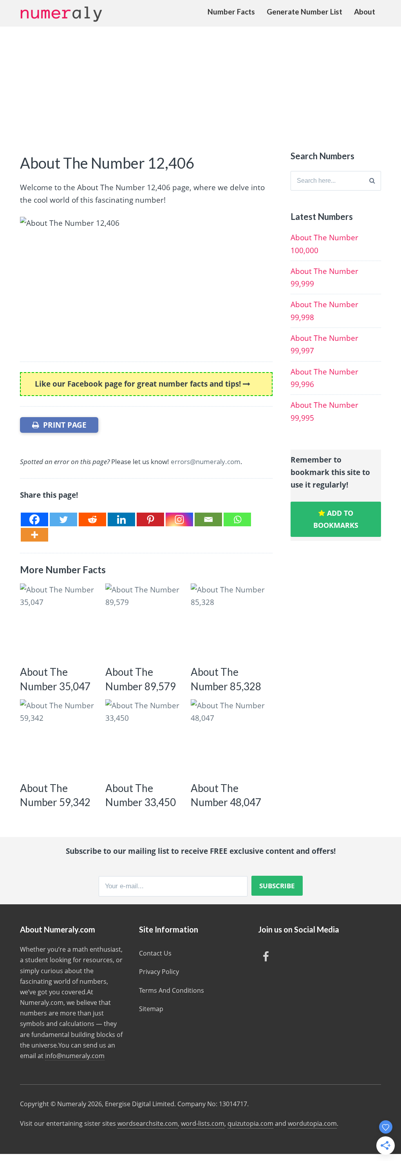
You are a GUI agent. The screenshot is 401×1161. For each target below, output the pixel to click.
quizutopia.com (250, 1123)
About (364, 11)
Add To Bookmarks (335, 519)
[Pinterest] (150, 519)
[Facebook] (34, 519)
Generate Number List (304, 11)
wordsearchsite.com (147, 1123)
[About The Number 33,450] (144, 738)
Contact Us (155, 953)
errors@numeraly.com (205, 461)
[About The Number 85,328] (230, 622)
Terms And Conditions (171, 990)
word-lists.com (202, 1123)
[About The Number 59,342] (59, 738)
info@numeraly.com (75, 1055)
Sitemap (151, 1008)
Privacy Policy (159, 971)
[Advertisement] (200, 85)
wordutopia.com (312, 1123)
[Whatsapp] (237, 519)
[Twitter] (63, 519)
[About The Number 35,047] (59, 622)
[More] (34, 535)
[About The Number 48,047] (230, 738)
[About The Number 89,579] (144, 622)
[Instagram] (179, 519)
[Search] (372, 181)
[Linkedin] (121, 519)
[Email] (208, 519)
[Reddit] (92, 519)
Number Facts (231, 11)
